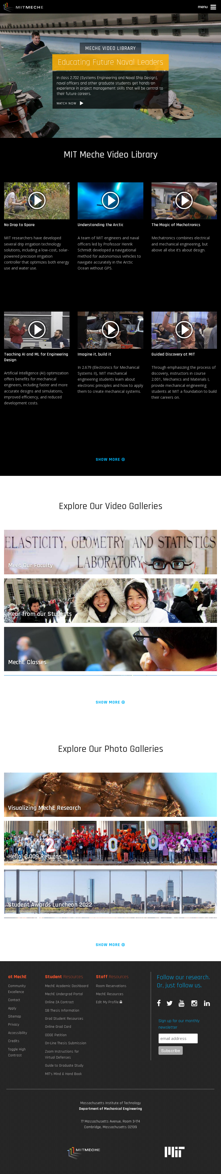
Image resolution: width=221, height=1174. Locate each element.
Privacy (13, 1024)
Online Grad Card (58, 1026)
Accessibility (17, 1032)
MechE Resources (109, 994)
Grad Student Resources (64, 1018)
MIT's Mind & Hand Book (63, 1073)
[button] (207, 7)
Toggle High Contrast (17, 1052)
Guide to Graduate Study (64, 1065)
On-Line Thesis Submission (65, 1043)
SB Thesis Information (62, 1010)
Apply (12, 1008)
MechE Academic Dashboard (66, 986)
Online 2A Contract (59, 1002)
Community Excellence (17, 989)
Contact (14, 1000)
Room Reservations (111, 986)
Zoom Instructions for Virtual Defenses (62, 1054)
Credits (13, 1041)
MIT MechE (23, 8)
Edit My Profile (108, 1002)
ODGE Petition (56, 1035)
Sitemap (14, 1016)
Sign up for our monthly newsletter (178, 1024)
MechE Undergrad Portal (64, 994)
